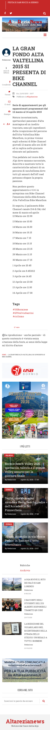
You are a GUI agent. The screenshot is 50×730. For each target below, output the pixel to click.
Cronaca (9, 489)
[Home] (25, 23)
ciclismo (19, 316)
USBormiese (21, 309)
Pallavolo (9, 455)
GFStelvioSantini (24, 313)
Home (4, 355)
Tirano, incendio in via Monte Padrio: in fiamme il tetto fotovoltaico (25, 540)
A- (4, 124)
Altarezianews (25, 721)
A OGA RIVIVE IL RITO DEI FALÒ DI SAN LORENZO (35, 583)
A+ (8, 124)
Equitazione (33, 97)
